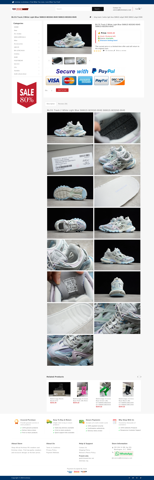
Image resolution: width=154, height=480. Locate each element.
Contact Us (83, 447)
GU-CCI (16, 64)
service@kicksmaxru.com (123, 458)
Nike (15, 40)
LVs (15, 67)
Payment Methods (52, 452)
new (15, 30)
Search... (98, 9)
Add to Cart (62, 90)
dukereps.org (83, 461)
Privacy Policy (51, 450)
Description (51, 104)
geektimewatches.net (86, 458)
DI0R (16, 57)
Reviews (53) (62, 104)
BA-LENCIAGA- (19, 50)
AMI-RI (16, 47)
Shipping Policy (84, 450)
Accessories (18, 44)
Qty (46, 90)
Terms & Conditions (53, 447)
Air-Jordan (17, 34)
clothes (16, 54)
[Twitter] (133, 478)
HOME (16, 27)
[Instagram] (136, 478)
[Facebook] (129, 478)
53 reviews (109, 50)
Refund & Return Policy (87, 452)
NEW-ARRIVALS (20, 37)
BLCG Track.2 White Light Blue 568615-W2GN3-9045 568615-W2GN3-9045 (86, 110)
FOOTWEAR (18, 60)
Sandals (17, 70)
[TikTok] (140, 478)
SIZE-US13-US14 (20, 74)
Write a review (121, 50)
